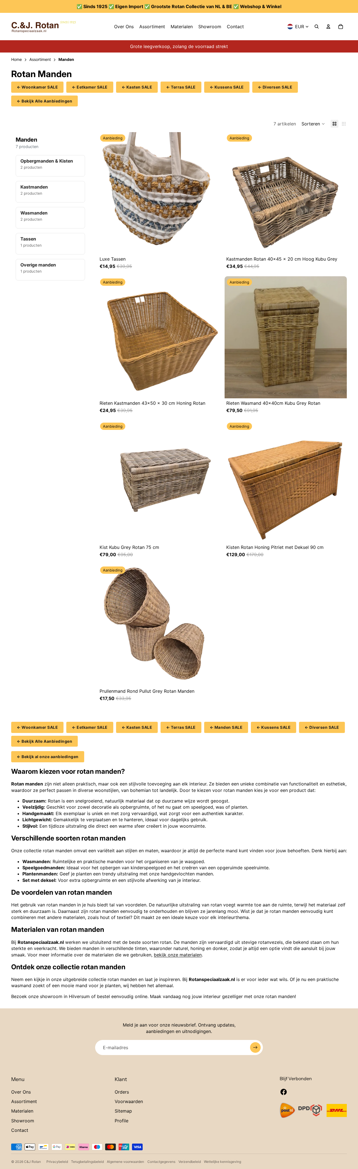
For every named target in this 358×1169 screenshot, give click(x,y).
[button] (313, 124)
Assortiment (24, 1101)
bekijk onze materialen (178, 955)
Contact (19, 1130)
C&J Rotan (32, 1162)
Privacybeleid (57, 1162)
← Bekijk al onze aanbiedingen (48, 756)
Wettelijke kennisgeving (222, 1162)
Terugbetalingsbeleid (87, 1162)
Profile (121, 1120)
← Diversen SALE (275, 87)
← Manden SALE (226, 727)
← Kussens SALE (227, 87)
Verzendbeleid (189, 1162)
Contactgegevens (161, 1162)
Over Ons (21, 1092)
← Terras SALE (181, 87)
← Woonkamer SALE (37, 87)
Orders (122, 1092)
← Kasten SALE (137, 87)
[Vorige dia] (103, 193)
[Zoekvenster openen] (316, 26)
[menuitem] (124, 26)
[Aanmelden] (255, 1047)
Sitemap (123, 1111)
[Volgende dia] (214, 193)
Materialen (22, 1111)
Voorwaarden (129, 1101)
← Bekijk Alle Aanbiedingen (44, 101)
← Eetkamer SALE (90, 87)
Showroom (22, 1120)
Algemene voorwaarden (125, 1162)
